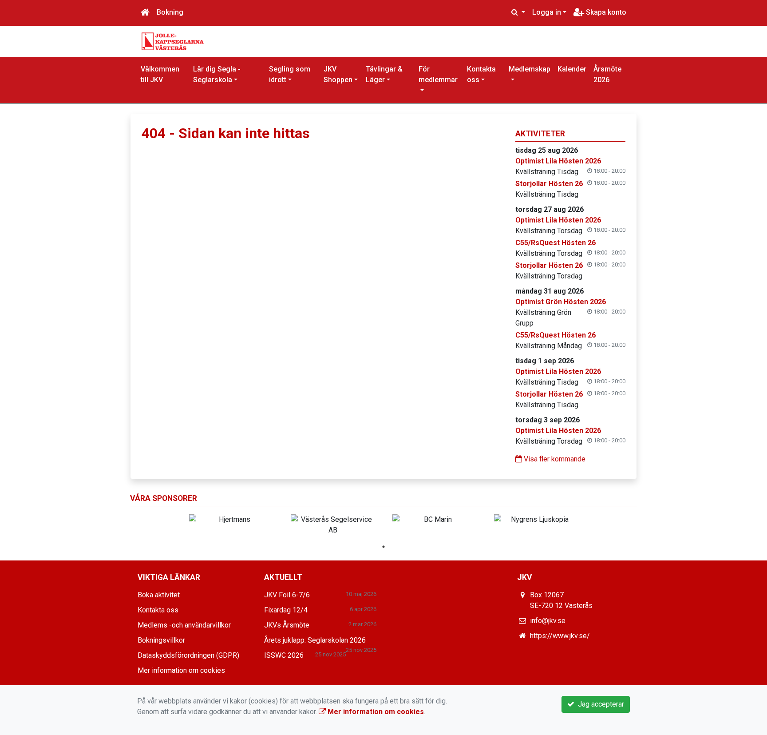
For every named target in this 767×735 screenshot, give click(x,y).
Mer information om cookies (181, 670)
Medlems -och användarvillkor (184, 625)
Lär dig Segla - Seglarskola (217, 74)
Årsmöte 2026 (607, 74)
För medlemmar (438, 74)
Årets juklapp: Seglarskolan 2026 (315, 640)
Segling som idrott (289, 74)
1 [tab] (383, 546)
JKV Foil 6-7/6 (287, 595)
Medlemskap (529, 69)
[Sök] (518, 12)
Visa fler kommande (553, 459)
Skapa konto (605, 12)
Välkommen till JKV (160, 74)
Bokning (170, 12)
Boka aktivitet (159, 595)
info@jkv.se (547, 620)
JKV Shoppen (338, 74)
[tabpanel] (231, 519)
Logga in (546, 12)
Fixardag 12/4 (286, 610)
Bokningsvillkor (161, 640)
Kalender (571, 69)
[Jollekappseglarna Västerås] (173, 40)
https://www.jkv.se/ (560, 636)
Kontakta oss (481, 74)
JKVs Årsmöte (286, 625)
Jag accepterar (599, 704)
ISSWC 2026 (284, 655)
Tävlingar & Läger (384, 74)
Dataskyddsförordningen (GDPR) (188, 655)
